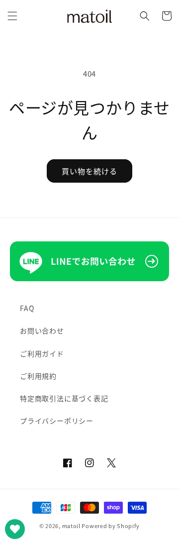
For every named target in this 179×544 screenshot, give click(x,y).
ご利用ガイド (42, 353)
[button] (12, 16)
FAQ (27, 308)
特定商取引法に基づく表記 (64, 398)
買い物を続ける (89, 171)
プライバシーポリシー (56, 421)
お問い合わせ (42, 330)
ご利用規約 (38, 376)
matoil (71, 526)
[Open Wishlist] (15, 529)
